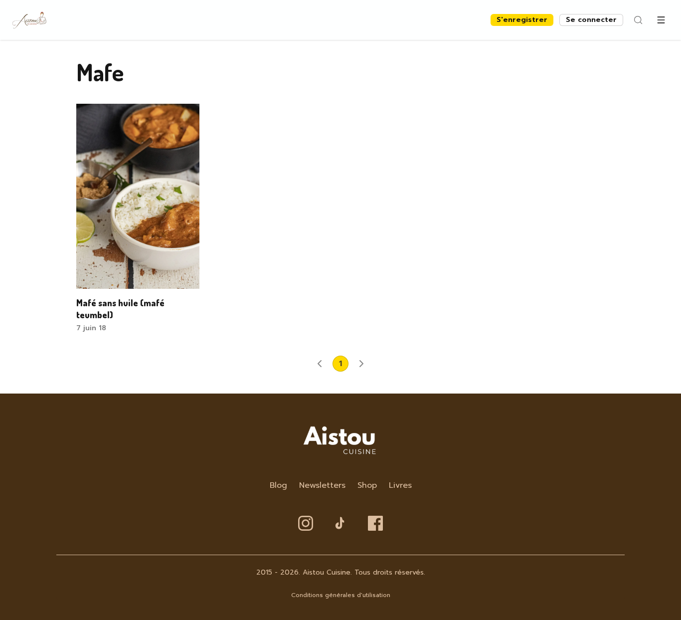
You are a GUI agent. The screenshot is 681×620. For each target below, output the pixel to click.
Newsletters (322, 485)
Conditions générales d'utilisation (340, 595)
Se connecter (591, 19)
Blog (278, 485)
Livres (400, 485)
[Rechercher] (638, 20)
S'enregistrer (522, 19)
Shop (367, 485)
